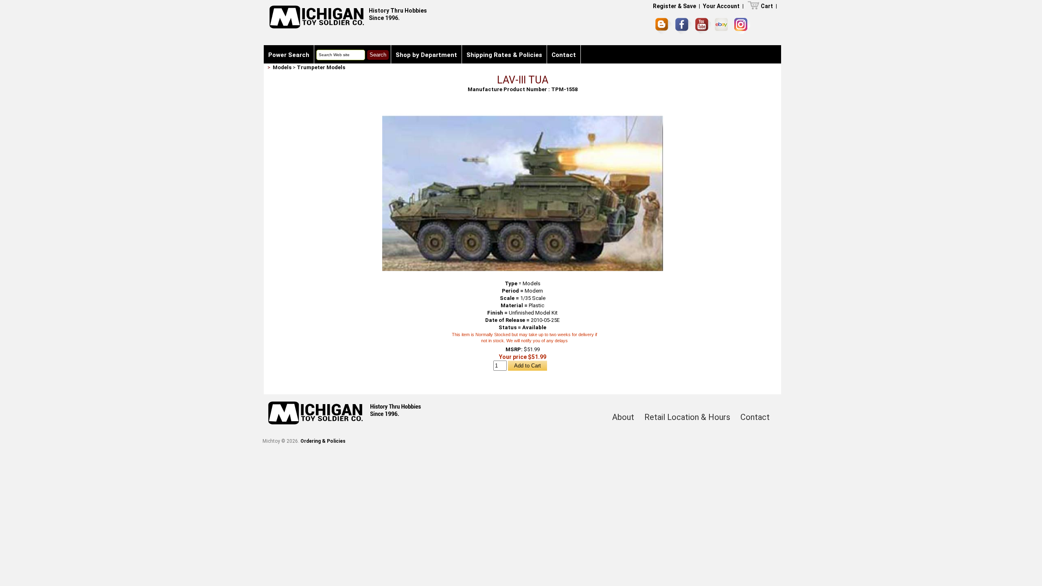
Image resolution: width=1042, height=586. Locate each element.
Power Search (288, 55)
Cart (767, 6)
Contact (564, 55)
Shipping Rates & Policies (504, 55)
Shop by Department (426, 55)
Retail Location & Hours (687, 417)
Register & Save (674, 6)
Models (282, 67)
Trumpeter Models (321, 67)
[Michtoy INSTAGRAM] (742, 26)
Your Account (721, 6)
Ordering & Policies (323, 441)
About (623, 417)
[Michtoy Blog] (663, 26)
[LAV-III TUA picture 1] (522, 110)
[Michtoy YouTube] (703, 26)
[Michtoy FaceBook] (683, 26)
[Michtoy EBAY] (723, 26)
